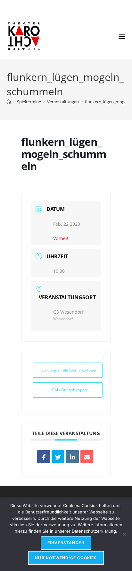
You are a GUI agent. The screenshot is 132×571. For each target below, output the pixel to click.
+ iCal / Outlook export (67, 390)
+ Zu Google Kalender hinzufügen (67, 370)
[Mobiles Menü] (122, 36)
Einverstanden (66, 542)
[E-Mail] (86, 456)
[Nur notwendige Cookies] (124, 534)
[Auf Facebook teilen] (43, 456)
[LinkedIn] (72, 456)
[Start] (9, 102)
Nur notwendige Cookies (66, 557)
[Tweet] (58, 456)
